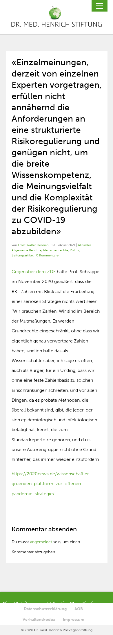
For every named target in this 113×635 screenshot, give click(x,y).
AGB (78, 608)
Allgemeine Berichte (26, 250)
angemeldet (41, 541)
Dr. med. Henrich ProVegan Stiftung (63, 630)
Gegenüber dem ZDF (34, 271)
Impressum (73, 619)
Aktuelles (84, 245)
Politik (74, 250)
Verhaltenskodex (39, 619)
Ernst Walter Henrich (33, 245)
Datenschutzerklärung (45, 608)
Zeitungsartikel (23, 255)
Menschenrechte (55, 250)
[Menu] (99, 6)
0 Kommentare (47, 255)
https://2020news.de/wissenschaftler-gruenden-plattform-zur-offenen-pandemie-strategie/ (51, 483)
